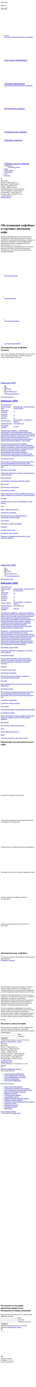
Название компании (24, 1322)
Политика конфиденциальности (11, 1069)
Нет (2, 8)
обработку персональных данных (11, 1041)
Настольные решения (11, 37)
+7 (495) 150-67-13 (6, 1060)
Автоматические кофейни (12, 1095)
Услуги (6, 35)
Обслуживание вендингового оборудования (18, 1090)
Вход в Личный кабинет (8, 1111)
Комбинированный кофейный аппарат (16, 1098)
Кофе (6, 169)
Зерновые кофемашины (11, 1079)
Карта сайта (17, 1113)
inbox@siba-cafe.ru (6, 1062)
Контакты (7, 175)
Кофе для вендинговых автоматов (15, 1092)
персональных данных (14, 1327)
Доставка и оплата (14, 167)
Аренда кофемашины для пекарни (15, 1077)
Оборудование (9, 170)
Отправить (4, 1038)
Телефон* (21, 1036)
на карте (3, 1065)
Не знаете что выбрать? (25, 37)
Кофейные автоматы (10, 1093)
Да (5, 8)
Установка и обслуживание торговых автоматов (19, 1102)
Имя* (20, 1034)
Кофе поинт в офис (10, 1103)
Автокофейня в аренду (11, 1097)
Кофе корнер (8, 1108)
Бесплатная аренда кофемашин (14, 1074)
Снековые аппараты (10, 1107)
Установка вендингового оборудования (16, 1088)
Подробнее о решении (8, 960)
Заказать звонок (6, 197)
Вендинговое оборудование (13, 1087)
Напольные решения (10, 85)
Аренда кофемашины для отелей (14, 1075)
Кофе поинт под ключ (11, 1105)
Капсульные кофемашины (12, 1080)
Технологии (8, 172)
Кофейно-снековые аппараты (13, 1100)
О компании (8, 165)
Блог (5, 174)
